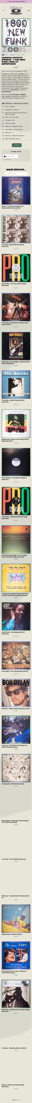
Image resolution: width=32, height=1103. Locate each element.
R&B (3, 54)
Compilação (12, 54)
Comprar (17, 145)
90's (7, 54)
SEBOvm (18, 1100)
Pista (23, 54)
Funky (18, 54)
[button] (28, 20)
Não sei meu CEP (7, 159)
